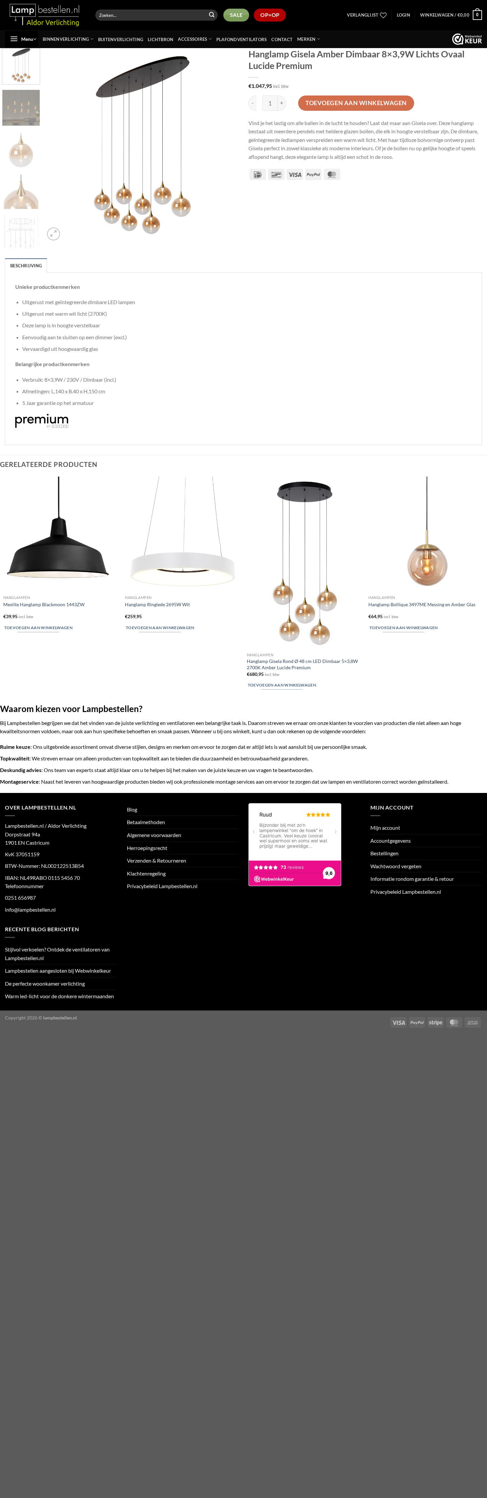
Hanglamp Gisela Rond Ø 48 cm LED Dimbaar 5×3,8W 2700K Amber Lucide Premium (302, 664)
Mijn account (385, 827)
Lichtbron (160, 39)
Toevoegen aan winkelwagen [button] (38, 627)
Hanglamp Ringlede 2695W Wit (157, 604)
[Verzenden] (211, 15)
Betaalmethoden (146, 822)
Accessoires (192, 39)
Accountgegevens (390, 840)
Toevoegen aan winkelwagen (355, 102)
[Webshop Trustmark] (467, 39)
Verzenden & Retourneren (156, 860)
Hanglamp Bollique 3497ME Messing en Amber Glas (421, 604)
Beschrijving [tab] (26, 265)
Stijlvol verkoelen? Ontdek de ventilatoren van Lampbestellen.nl (57, 953)
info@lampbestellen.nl (30, 909)
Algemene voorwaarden (154, 835)
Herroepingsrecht (147, 848)
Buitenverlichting (120, 39)
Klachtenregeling (146, 873)
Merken (306, 39)
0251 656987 (20, 897)
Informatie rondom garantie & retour (412, 879)
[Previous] (57, 145)
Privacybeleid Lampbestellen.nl (162, 886)
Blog (132, 809)
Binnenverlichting (66, 39)
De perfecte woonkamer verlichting (45, 983)
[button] (403, 15)
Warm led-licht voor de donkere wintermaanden (59, 996)
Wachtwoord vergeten (395, 866)
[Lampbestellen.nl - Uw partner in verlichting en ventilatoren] (44, 15)
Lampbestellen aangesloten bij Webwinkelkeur (58, 970)
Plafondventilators (241, 39)
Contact (282, 39)
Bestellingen (384, 853)
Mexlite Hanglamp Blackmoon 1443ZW (43, 604)
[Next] (226, 145)
